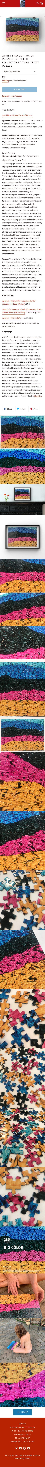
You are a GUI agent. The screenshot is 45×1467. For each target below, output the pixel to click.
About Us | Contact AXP (22, 1441)
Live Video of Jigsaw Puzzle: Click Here (17, 115)
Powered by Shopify (22, 1458)
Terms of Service (22, 1434)
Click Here (38, 396)
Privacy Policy (22, 1438)
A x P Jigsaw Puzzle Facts (22, 1427)
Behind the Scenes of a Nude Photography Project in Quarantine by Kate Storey (22, 311)
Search (22, 1424)
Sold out (20, 89)
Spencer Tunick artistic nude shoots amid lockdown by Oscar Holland (18, 302)
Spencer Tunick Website (12, 96)
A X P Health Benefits (22, 1431)
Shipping (5, 80)
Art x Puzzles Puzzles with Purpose (26, 1455)
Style (6, 71)
